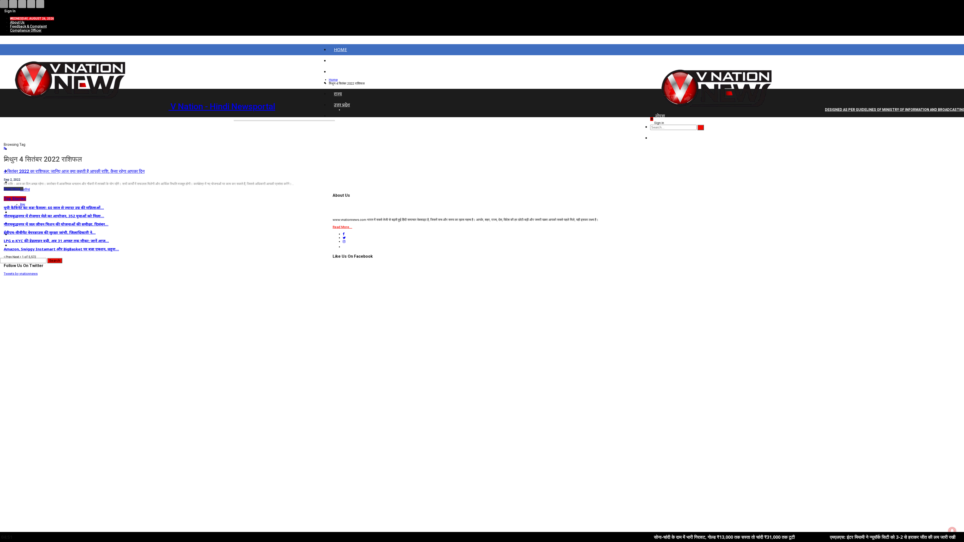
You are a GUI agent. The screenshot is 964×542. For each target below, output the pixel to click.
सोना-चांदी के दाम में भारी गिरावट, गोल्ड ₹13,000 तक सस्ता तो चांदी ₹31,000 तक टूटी (685, 537)
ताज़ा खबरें (342, 60)
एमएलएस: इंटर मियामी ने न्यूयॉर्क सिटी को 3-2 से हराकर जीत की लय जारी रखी (854, 537)
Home (340, 49)
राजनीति (662, 138)
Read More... (13, 189)
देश (336, 72)
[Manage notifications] (952, 531)
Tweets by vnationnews (21, 274)
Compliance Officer (26, 30)
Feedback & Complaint (28, 26)
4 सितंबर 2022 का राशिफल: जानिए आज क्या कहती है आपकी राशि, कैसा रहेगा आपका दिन (74, 171)
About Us (17, 22)
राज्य (338, 94)
